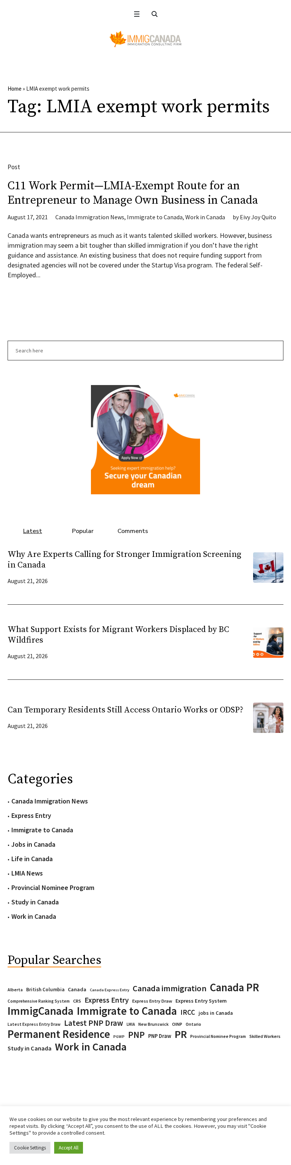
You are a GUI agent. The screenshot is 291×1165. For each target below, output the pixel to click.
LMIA (131, 1024)
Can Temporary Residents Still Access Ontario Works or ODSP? (125, 710)
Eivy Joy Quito (258, 217)
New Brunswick (153, 1024)
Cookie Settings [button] (30, 1148)
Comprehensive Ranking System (39, 1001)
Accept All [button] (68, 1148)
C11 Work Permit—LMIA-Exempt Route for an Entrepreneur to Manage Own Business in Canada (133, 193)
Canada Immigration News (89, 217)
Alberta (15, 989)
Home (15, 88)
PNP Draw (159, 1036)
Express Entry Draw (152, 1001)
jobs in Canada (216, 1013)
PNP (136, 1035)
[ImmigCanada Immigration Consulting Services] (145, 39)
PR (181, 1034)
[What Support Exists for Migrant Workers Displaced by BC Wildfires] (268, 641)
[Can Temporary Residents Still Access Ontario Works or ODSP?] (268, 716)
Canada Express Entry (109, 989)
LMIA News (27, 873)
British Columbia (45, 989)
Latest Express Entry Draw (34, 1024)
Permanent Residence (59, 1034)
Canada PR (234, 987)
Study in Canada (35, 902)
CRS (77, 1001)
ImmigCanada (41, 1011)
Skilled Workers (264, 1036)
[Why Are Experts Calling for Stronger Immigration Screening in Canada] (268, 566)
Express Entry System (201, 1000)
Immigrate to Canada (155, 217)
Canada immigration (170, 988)
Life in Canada (32, 858)
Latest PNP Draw (93, 1023)
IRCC (187, 1012)
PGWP (119, 1036)
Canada (77, 989)
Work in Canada (205, 217)
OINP (177, 1024)
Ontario (193, 1024)
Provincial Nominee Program (52, 887)
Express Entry (31, 815)
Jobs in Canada (33, 844)
